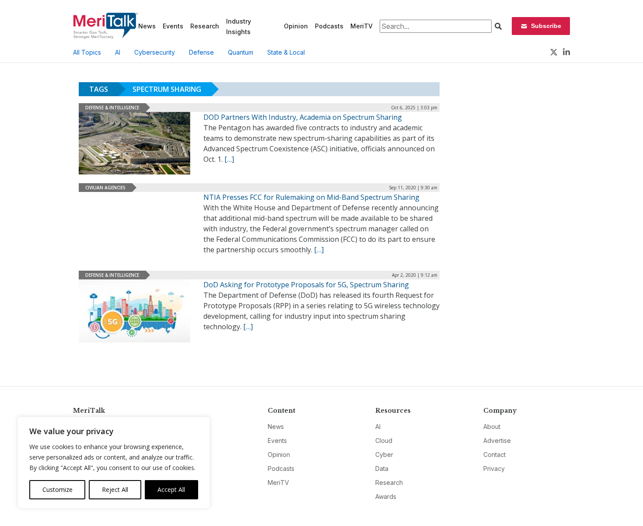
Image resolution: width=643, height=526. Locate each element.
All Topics (87, 52)
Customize (57, 489)
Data (381, 468)
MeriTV (361, 26)
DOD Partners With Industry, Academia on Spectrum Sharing (302, 117)
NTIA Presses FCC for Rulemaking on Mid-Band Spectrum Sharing (311, 197)
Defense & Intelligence (112, 108)
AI (117, 52)
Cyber (384, 454)
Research (204, 26)
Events (173, 26)
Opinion (296, 26)
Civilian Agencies (105, 188)
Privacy (494, 468)
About (491, 426)
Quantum (240, 52)
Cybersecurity (154, 52)
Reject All (115, 489)
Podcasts (329, 26)
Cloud (383, 440)
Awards (385, 496)
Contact (494, 454)
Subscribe (546, 25)
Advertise (497, 440)
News (147, 26)
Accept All (171, 489)
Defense (201, 52)
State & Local (286, 52)
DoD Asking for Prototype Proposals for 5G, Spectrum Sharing (306, 284)
